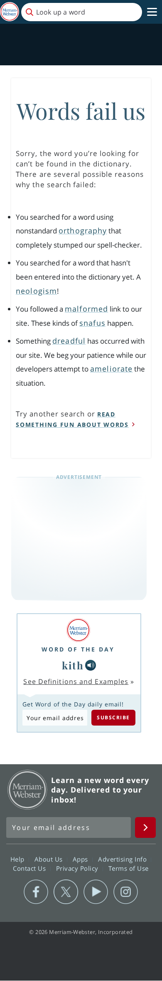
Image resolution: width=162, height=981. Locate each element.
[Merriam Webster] (78, 630)
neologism (36, 291)
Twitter (66, 891)
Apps (81, 859)
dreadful (69, 341)
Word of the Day (78, 649)
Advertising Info (123, 859)
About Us (49, 859)
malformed (86, 309)
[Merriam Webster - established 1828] (9, 12)
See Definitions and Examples (75, 681)
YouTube (95, 891)
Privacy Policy (78, 868)
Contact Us (30, 868)
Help (18, 859)
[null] (90, 665)
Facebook (36, 891)
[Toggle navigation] (152, 12)
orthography (83, 230)
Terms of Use (128, 868)
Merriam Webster (27, 789)
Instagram (125, 891)
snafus (92, 323)
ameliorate (111, 369)
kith (72, 665)
